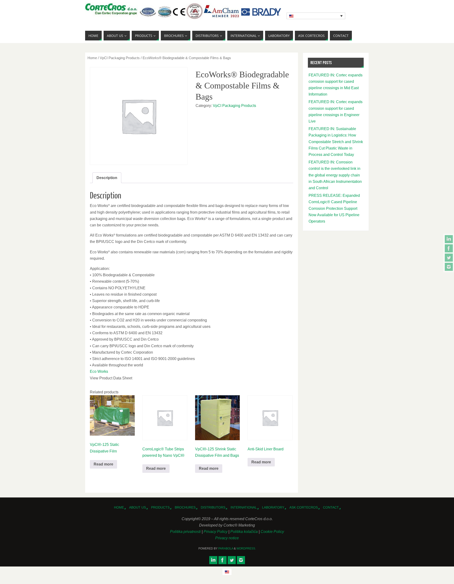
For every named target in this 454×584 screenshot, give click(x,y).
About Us (137, 507)
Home (92, 58)
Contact (331, 507)
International (244, 507)
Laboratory (273, 507)
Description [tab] (106, 178)
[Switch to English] (227, 572)
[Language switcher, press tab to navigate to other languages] (316, 16)
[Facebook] (449, 248)
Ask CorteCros (303, 507)
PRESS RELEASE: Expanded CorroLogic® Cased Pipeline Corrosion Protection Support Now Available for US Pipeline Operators (334, 208)
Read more (103, 464)
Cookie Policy (272, 532)
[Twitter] (449, 258)
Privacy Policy (216, 532)
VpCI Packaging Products (120, 58)
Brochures (185, 507)
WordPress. (246, 548)
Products (160, 507)
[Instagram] (449, 267)
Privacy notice (227, 538)
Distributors (213, 507)
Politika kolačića (244, 532)
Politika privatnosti (186, 532)
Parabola (225, 548)
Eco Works (99, 371)
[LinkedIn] (449, 239)
